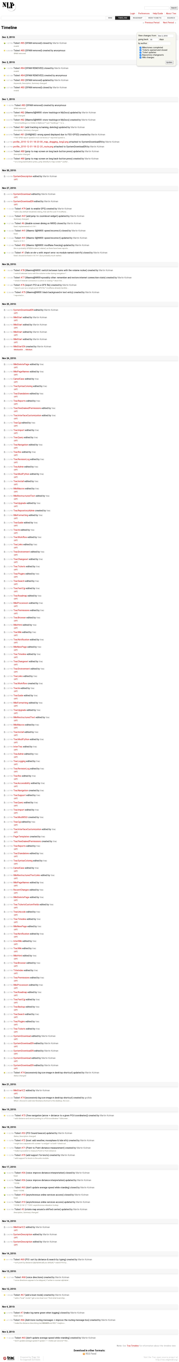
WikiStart (28, 350)
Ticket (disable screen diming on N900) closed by (43, 223)
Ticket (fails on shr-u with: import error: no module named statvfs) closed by (56, 252)
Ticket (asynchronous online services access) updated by (48, 1202)
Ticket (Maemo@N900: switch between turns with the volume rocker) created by (59, 270)
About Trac (171, 13)
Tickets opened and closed (154, 50)
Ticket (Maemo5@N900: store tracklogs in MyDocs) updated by (51, 112)
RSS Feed (91, 1353)
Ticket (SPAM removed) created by (35, 50)
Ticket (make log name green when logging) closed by (45, 1312)
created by (28, 346)
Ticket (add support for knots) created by (40, 1155)
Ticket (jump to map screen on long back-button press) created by (52, 158)
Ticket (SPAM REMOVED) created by (36, 75)
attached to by (62, 142)
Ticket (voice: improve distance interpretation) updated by (48, 1180)
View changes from (147, 35)
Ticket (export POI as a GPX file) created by (41, 285)
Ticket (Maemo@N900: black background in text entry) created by (52, 292)
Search (171, 18)
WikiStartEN (18, 350)
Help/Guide (158, 13)
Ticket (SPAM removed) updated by (37, 80)
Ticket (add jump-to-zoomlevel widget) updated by (45, 216)
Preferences (144, 13)
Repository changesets (153, 55)
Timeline (122, 18)
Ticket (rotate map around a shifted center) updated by (46, 1209)
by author (143, 43)
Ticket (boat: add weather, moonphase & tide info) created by (50, 1140)
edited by (31, 176)
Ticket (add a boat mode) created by (37, 1295)
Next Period (168, 22)
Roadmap (138, 18)
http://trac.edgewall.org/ (167, 1359)
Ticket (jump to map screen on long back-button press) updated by (52, 151)
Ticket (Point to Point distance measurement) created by (48, 1148)
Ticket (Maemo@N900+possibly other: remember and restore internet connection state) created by (69, 277)
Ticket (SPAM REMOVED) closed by (37, 68)
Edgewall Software (31, 1359)
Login (132, 13)
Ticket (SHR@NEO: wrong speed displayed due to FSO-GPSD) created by (55, 134)
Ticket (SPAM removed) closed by (36, 43)
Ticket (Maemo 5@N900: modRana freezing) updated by (47, 245)
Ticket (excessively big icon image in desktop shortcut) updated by (52, 1072)
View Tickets (155, 18)
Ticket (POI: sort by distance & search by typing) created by (49, 1259)
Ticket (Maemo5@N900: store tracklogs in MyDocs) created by (51, 120)
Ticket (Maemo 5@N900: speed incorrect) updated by (46, 238)
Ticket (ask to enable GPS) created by (39, 208)
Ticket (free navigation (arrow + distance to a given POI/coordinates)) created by (60, 1115)
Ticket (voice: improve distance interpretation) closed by (48, 1172)
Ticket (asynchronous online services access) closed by (47, 1194)
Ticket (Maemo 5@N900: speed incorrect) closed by (46, 230)
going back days (151, 39)
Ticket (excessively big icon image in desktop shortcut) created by (49, 1097)
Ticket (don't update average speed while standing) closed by (50, 1187)
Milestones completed (152, 47)
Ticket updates (149, 52)
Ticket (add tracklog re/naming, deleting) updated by (45, 127)
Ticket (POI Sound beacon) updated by (39, 1133)
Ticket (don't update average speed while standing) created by (51, 1338)
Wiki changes (148, 57)
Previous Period (152, 22)
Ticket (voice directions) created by (37, 1277)
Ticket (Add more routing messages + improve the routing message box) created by (60, 1320)
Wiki (110, 18)
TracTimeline (133, 1346)
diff (15, 179)
